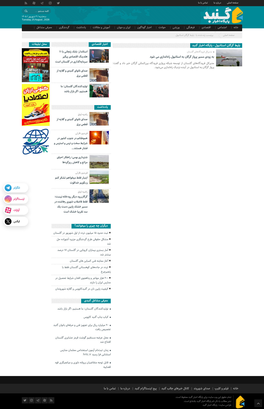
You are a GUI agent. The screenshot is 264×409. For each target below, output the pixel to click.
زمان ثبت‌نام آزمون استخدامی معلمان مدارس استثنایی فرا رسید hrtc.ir (85, 352)
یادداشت (81, 27)
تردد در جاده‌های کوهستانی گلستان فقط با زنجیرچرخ (86, 269)
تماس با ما (203, 2)
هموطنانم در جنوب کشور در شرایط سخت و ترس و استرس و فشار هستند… (71, 143)
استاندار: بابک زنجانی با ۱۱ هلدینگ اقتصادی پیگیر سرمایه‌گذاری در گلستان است (71, 56)
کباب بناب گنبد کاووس (96, 317)
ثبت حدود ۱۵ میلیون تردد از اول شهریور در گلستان (80, 233)
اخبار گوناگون (144, 27)
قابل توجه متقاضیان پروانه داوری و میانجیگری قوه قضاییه (83, 364)
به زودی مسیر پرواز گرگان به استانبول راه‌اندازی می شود (182, 56)
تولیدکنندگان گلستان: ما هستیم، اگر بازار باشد (83, 308)
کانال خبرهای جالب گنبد (175, 388)
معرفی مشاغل (44, 27)
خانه (236, 27)
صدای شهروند (202, 388)
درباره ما (217, 2)
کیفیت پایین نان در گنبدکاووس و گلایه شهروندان (81, 289)
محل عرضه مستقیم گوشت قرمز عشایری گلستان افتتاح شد (83, 339)
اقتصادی (206, 27)
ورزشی (176, 27)
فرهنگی (191, 27)
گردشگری (64, 27)
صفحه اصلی (232, 2)
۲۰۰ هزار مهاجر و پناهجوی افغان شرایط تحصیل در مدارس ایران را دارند (83, 280)
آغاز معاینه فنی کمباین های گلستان (89, 261)
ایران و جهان (123, 27)
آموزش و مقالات (101, 27)
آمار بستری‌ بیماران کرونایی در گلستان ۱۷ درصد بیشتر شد (84, 252)
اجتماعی (222, 27)
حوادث (162, 27)
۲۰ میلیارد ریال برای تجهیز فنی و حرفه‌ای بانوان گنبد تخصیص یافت (82, 327)
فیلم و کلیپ (221, 388)
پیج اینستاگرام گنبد (146, 388)
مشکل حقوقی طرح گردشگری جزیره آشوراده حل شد (84, 241)
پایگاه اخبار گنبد (210, 405)
